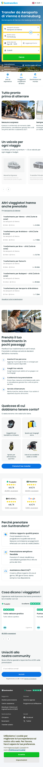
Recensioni (5, 721)
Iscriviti (21, 674)
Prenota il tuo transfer (21, 466)
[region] (21, 748)
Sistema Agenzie (29, 700)
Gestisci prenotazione (9, 700)
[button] (38, 27)
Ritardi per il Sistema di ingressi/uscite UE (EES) (10, 708)
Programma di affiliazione (32, 704)
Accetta (21, 754)
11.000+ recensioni (11, 508)
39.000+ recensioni (31, 491)
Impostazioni (21, 760)
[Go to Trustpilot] (32, 690)
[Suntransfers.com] (9, 3)
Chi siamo (5, 717)
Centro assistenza (8, 704)
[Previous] (4, 189)
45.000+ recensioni (11, 491)
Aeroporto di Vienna (12, 210)
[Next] (8, 189)
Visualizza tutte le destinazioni (12, 299)
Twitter (28, 721)
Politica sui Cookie (17, 750)
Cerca (21, 57)
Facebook (29, 717)
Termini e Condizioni (30, 679)
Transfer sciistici (7, 725)
